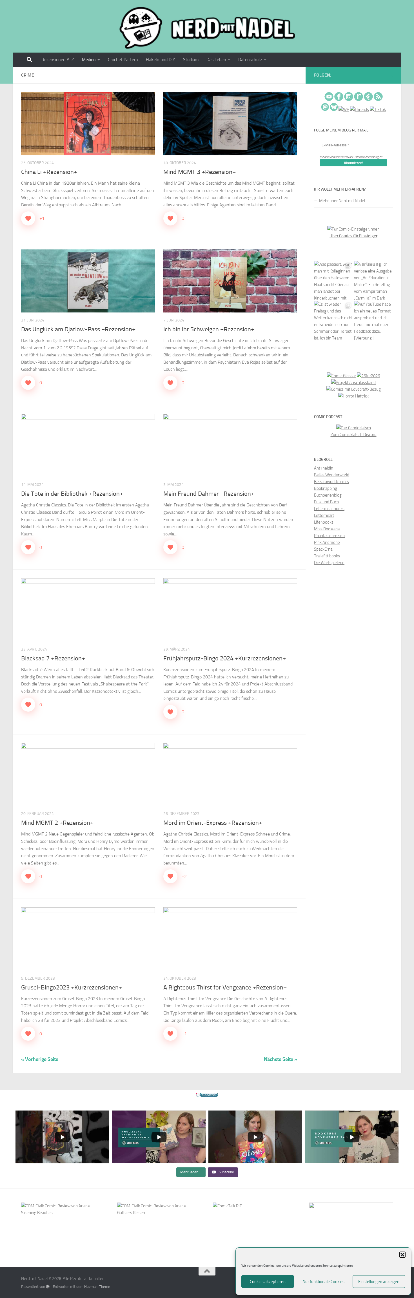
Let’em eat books (329, 508)
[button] (402, 1254)
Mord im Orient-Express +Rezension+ (212, 822)
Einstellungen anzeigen (378, 1281)
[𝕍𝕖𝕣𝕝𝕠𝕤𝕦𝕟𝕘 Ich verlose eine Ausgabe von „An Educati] (373, 280)
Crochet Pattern (123, 59)
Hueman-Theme (97, 1286)
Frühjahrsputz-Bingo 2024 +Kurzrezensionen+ (224, 658)
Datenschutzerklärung (366, 157)
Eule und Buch (326, 501)
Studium (191, 59)
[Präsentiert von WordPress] (48, 1286)
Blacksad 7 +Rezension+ (53, 658)
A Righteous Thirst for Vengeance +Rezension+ (225, 987)
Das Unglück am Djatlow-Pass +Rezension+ (78, 329)
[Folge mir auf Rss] (392, 75)
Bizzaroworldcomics (331, 481)
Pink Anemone (327, 542)
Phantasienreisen (329, 535)
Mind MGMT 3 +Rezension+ (199, 172)
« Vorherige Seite (39, 1059)
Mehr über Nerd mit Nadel (342, 200)
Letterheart (324, 515)
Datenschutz (250, 59)
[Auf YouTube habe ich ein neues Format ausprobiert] (373, 320)
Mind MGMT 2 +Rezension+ (57, 822)
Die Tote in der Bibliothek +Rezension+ (72, 493)
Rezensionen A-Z (57, 59)
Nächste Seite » (280, 1059)
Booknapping (325, 488)
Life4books (323, 522)
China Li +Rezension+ (49, 172)
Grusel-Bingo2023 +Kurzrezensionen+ (71, 987)
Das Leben (216, 59)
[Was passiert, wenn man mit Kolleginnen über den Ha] (333, 280)
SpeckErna (323, 549)
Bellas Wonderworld (331, 474)
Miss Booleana (327, 528)
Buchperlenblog (328, 495)
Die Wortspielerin (329, 562)
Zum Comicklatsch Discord (354, 434)
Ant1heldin (323, 468)
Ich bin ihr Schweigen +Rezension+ (208, 329)
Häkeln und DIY (160, 59)
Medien (89, 59)
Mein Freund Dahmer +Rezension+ (208, 493)
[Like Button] (28, 218)
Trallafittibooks (327, 555)
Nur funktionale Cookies (323, 1281)
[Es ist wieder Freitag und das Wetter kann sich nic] (333, 320)
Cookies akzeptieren (268, 1281)
